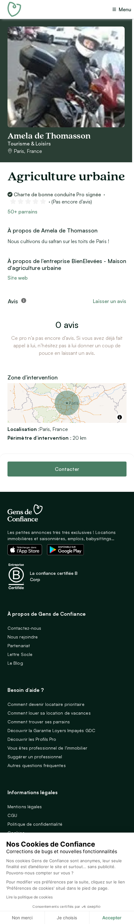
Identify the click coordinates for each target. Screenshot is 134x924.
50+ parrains (22, 211)
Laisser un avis (109, 301)
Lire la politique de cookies (29, 897)
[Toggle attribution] (119, 417)
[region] (67, 403)
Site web (17, 278)
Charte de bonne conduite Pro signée (57, 194)
